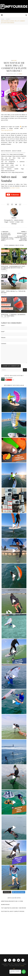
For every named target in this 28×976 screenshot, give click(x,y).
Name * (3, 325)
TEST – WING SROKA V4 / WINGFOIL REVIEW (13, 291)
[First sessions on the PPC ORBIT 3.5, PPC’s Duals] (14, 576)
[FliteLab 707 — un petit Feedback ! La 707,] (14, 827)
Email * (3, 331)
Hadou (20, 74)
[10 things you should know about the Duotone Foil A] (14, 601)
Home (2, 19)
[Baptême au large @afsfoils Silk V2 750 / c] (14, 752)
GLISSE (8, 19)
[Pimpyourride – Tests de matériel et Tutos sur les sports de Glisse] (14, 6)
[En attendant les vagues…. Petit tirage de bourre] (14, 399)
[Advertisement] (14, 42)
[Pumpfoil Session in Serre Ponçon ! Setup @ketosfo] (14, 550)
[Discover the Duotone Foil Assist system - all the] (14, 651)
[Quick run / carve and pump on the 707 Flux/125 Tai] (14, 777)
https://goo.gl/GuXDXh (7, 130)
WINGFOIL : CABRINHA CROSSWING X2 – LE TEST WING (13, 315)
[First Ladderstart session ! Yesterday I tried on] (14, 726)
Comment (3, 343)
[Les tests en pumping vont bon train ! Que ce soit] (14, 877)
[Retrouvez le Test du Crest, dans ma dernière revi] (14, 852)
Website (3, 337)
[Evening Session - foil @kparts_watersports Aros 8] (14, 475)
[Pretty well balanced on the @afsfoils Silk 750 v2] (14, 701)
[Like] (7, 204)
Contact (22, 965)
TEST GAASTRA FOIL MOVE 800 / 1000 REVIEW (13, 908)
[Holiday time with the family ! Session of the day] (14, 626)
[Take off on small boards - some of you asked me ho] (14, 676)
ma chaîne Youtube (15, 188)
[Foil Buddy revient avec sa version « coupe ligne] (14, 450)
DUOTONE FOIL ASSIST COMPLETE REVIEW (12, 911)
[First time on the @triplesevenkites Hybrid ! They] (14, 525)
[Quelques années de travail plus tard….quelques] (14, 500)
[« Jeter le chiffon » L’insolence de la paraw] (14, 425)
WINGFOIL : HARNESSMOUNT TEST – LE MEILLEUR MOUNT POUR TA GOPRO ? (13, 267)
